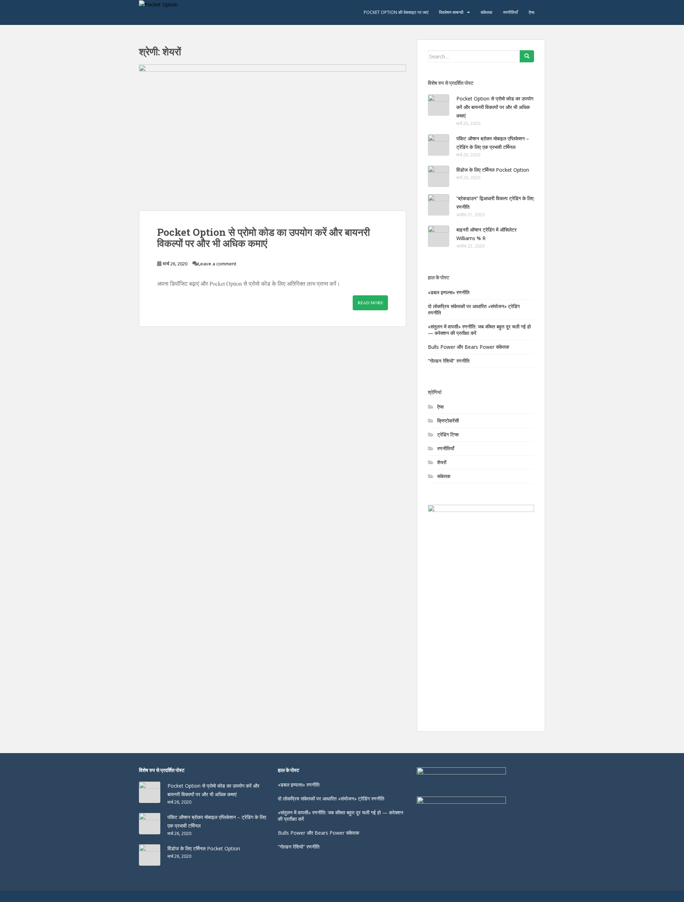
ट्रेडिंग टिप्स (447, 434)
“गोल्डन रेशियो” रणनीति (449, 360)
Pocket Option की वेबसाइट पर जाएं (396, 12)
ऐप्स (531, 12)
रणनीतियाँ (510, 12)
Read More (370, 302)
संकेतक (486, 12)
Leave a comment (217, 263)
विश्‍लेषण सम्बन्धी (451, 12)
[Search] (527, 56)
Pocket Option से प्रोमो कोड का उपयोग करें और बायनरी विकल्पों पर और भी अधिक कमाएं (263, 237)
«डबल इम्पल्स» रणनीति (449, 292)
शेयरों (441, 462)
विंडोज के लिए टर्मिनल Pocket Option (492, 169)
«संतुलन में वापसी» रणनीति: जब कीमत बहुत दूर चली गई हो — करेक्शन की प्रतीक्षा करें (479, 329)
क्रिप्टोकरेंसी (448, 420)
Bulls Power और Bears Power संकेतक (468, 346)
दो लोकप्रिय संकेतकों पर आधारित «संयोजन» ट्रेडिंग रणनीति (474, 309)
